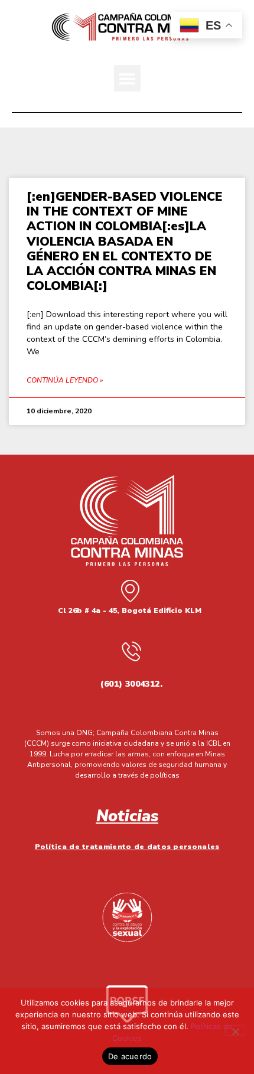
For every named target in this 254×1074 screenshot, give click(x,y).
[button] (127, 78)
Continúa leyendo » (65, 380)
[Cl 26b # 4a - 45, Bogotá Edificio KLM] (130, 590)
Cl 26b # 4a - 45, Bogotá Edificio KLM (129, 610)
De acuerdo (130, 1056)
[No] (235, 1030)
